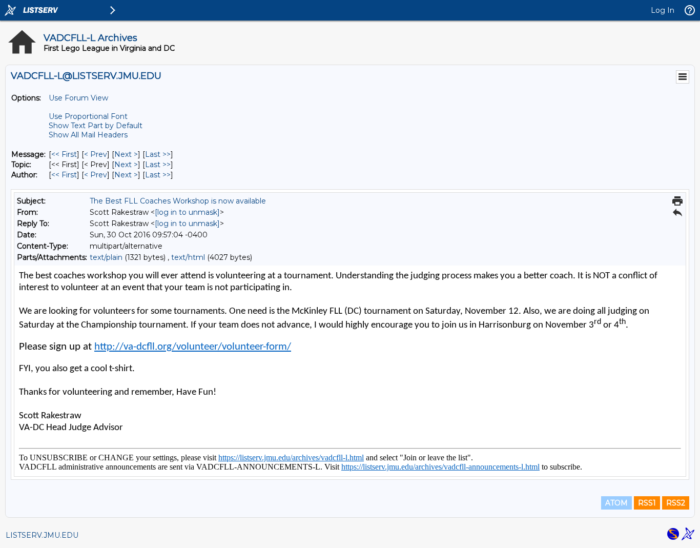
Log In (662, 10)
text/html (188, 257)
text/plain (106, 257)
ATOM (616, 503)
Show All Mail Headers (88, 134)
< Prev (95, 154)
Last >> (158, 154)
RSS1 (647, 503)
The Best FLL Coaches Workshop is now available (178, 201)
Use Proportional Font (88, 116)
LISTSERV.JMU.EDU (42, 535)
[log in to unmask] (187, 212)
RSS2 (675, 503)
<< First (64, 154)
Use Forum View (78, 98)
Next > (126, 154)
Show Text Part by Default (95, 125)
